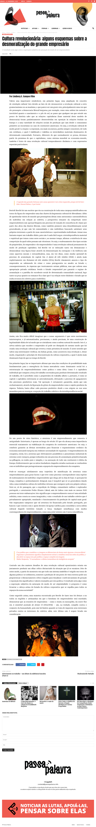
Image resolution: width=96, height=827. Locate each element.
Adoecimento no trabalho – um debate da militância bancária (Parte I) (24, 675)
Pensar (44, 28)
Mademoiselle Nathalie (85, 674)
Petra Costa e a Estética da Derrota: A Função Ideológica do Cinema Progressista (66, 704)
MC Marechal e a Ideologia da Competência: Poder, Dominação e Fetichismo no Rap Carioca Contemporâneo (85, 705)
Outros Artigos (23, 683)
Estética (13, 32)
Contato (29, 1)
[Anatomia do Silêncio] (10, 693)
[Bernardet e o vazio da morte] (48, 693)
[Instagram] (92, 1)
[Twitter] (94, 1)
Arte (8, 659)
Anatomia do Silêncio (8, 701)
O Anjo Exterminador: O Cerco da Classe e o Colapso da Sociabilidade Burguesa (28, 704)
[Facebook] (89, 1)
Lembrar (54, 28)
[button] (93, 28)
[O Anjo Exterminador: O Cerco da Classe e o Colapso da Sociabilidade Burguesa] (29, 693)
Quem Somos (67, 28)
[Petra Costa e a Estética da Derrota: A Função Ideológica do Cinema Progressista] (66, 693)
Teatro (19, 659)
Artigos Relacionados (10, 683)
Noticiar (24, 28)
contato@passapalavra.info (48, 784)
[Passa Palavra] (48, 14)
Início (23, 1)
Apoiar (34, 28)
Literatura (13, 659)
